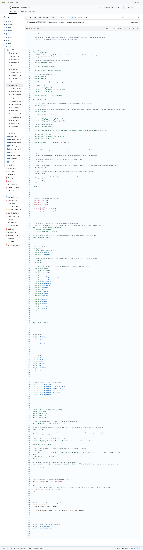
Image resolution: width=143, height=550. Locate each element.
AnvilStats (75, 17)
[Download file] (125, 28)
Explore (10, 2)
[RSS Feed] (100, 7)
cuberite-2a (25, 8)
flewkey (15, 8)
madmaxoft (33, 22)
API (140, 548)
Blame (113, 28)
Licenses (133, 548)
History (120, 28)
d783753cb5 (42, 22)
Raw (107, 28)
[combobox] (128, 17)
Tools (69, 17)
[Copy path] (86, 17)
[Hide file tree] (4, 17)
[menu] (117, 548)
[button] (107, 7)
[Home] (3, 2)
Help (17, 2)
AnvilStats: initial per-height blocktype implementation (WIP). (66, 22)
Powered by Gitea (7, 548)
